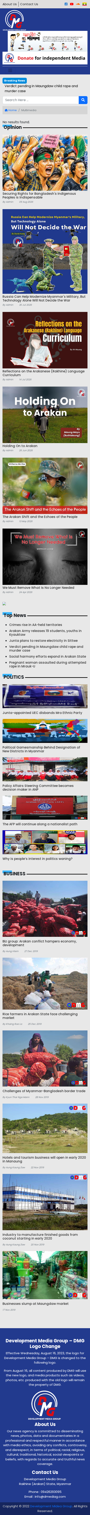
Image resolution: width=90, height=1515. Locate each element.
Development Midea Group (51, 1506)
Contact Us (29, 4)
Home (12, 110)
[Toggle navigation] (10, 70)
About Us (10, 4)
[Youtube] (71, 4)
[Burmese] (84, 4)
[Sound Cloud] (78, 4)
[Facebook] (66, 4)
